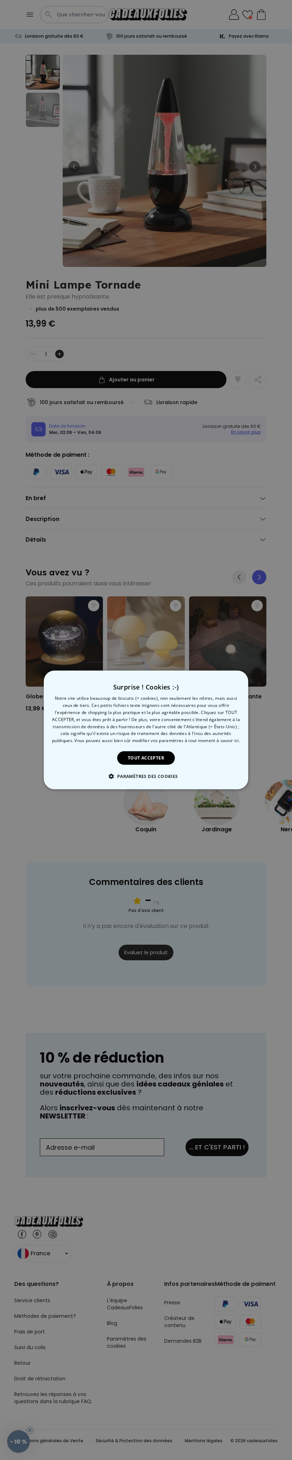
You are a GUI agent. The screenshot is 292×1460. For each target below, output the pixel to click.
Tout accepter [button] (146, 758)
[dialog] (146, 730)
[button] (146, 776)
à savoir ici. (228, 740)
